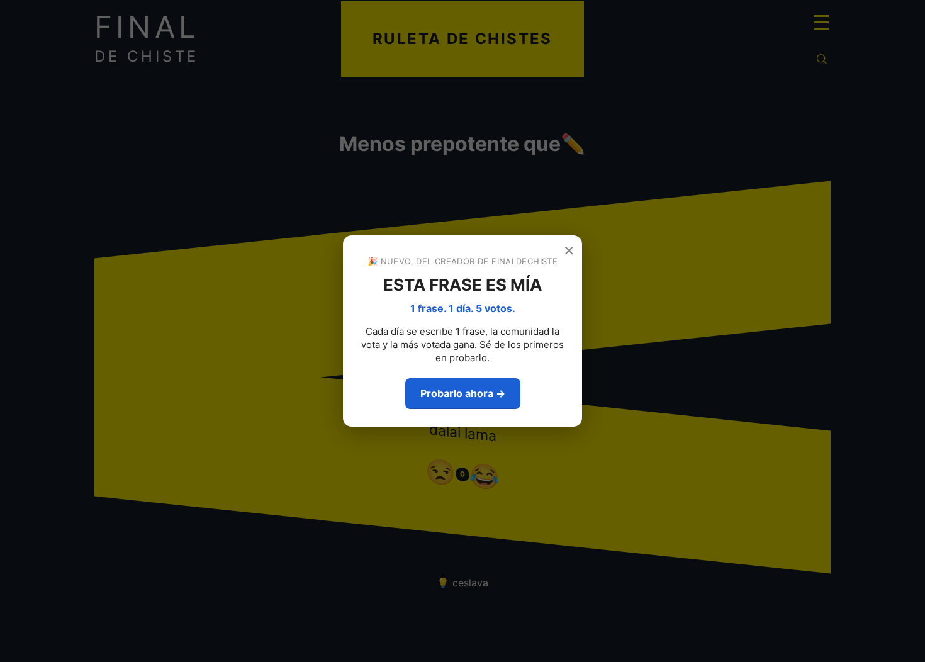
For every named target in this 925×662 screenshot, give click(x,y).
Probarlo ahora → (462, 393)
